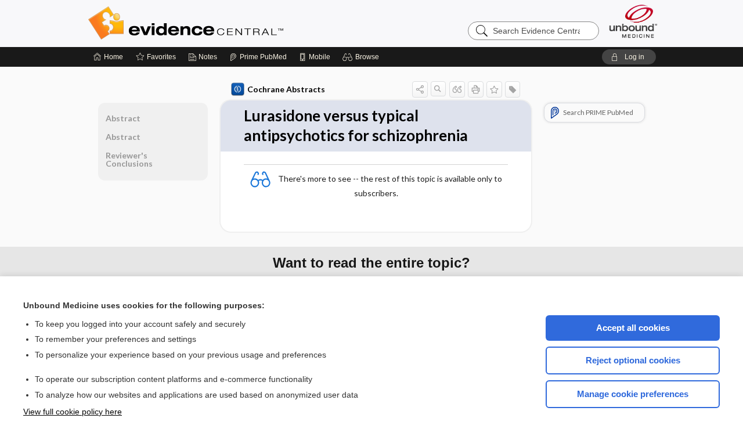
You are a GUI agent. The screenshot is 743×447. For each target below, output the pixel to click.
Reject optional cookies (633, 360)
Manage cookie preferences (632, 394)
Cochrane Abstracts (286, 89)
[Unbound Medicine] (633, 21)
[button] (362, 57)
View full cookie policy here (72, 411)
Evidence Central (232, 23)
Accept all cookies (633, 328)
